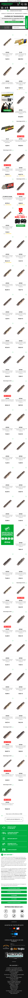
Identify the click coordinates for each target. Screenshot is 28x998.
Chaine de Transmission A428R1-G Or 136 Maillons (7, 83)
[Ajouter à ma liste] (13, 35)
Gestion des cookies (14, 992)
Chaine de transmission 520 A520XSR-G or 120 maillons (20, 776)
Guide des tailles (14, 978)
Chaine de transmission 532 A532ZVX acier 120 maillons (7, 400)
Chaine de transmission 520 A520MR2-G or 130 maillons (7, 170)
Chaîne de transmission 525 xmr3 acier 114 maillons (20, 141)
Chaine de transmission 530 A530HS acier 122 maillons (7, 372)
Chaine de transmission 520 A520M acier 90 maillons (20, 199)
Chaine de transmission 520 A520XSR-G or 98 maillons (7, 429)
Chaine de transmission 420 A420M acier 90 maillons (20, 458)
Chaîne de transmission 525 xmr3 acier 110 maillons (7, 804)
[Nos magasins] (25, 4)
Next (27, 1)
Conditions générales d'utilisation (14, 970)
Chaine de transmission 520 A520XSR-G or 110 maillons (20, 285)
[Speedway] (7, 4)
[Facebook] (6, 911)
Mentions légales (14, 972)
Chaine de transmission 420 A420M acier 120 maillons (7, 516)
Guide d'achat (14, 980)
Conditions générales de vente (14, 969)
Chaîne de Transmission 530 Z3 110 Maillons (7, 198)
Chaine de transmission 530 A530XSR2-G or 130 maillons (7, 747)
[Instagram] (14, 911)
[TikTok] (14, 916)
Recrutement (14, 993)
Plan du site (14, 989)
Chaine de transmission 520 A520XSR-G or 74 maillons (7, 487)
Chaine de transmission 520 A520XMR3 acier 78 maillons (20, 631)
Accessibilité (14, 973)
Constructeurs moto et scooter (14, 990)
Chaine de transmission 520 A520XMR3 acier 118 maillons (20, 112)
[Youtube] (22, 911)
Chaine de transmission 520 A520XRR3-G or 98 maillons (7, 343)
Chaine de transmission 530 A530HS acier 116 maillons (20, 747)
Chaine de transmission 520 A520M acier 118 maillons (20, 689)
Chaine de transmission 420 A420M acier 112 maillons (20, 545)
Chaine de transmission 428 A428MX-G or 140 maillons (7, 256)
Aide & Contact (14, 988)
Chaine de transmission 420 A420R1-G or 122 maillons (7, 631)
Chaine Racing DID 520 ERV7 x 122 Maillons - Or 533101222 (20, 55)
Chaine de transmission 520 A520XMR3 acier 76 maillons (20, 574)
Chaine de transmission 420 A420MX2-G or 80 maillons (20, 372)
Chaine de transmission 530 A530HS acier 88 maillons (7, 574)
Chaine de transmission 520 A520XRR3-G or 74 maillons (7, 285)
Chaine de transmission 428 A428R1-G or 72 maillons (7, 55)
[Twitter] (6, 916)
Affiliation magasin (14, 984)
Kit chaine (14, 898)
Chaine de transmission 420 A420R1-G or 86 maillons (7, 228)
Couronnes (14, 895)
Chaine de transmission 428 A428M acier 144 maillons (7, 660)
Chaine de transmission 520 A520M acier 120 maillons (20, 256)
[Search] (25, 8)
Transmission (18, 13)
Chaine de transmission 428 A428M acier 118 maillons (7, 689)
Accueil (3, 13)
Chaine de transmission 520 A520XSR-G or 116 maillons (20, 343)
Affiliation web (14, 985)
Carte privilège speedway (14, 981)
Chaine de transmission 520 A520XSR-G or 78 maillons (20, 401)
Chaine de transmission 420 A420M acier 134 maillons (7, 314)
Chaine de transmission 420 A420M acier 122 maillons (20, 487)
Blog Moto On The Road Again (14, 977)
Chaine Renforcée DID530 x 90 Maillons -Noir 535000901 (7, 141)
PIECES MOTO (10, 13)
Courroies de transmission (14, 891)
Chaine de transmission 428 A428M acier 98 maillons (20, 83)
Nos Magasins (14, 976)
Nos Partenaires (14, 986)
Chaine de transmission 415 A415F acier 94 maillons (7, 775)
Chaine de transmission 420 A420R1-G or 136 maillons (7, 603)
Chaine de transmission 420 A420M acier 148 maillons (20, 516)
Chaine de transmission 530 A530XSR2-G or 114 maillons (20, 170)
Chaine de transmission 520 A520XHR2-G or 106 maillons (20, 718)
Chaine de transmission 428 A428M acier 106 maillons (20, 660)
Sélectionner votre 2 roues (14, 21)
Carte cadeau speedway (14, 982)
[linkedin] (22, 916)
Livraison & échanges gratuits (14, 968)
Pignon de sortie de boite (14, 902)
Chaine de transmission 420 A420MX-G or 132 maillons (20, 603)
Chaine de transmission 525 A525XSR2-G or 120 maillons (20, 429)
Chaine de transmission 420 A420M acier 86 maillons (7, 458)
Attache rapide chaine (14, 888)
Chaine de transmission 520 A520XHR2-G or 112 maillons (20, 314)
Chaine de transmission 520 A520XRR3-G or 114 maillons (7, 718)
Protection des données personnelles (14, 974)
